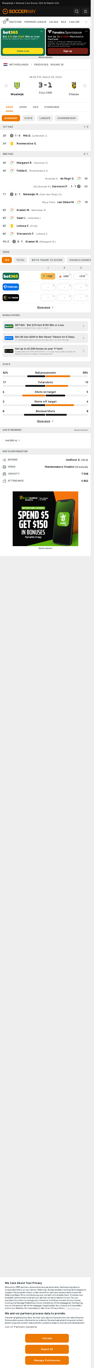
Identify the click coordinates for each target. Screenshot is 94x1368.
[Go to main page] (22, 11)
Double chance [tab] (80, 260)
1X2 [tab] (6, 260)
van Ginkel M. (65, 202)
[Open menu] (85, 11)
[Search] (76, 11)
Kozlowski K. (42, 186)
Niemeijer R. (38, 210)
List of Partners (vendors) (21, 1326)
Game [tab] (9, 107)
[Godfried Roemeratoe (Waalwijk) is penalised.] (12, 144)
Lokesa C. (42, 234)
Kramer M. (23, 210)
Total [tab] (20, 260)
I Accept (47, 1338)
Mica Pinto (49, 202)
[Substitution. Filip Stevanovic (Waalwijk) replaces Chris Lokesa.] (12, 234)
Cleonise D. (41, 163)
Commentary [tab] (66, 118)
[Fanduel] (11, 286)
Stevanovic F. (25, 234)
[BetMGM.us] (11, 297)
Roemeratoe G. (38, 170)
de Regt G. (67, 178)
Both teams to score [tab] (47, 260)
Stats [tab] (28, 118)
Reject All (47, 1349)
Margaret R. (24, 163)
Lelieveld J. (39, 135)
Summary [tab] (10, 118)
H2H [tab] (35, 107)
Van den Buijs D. (50, 194)
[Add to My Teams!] (6, 85)
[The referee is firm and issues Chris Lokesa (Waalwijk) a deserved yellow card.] (12, 226)
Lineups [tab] (44, 118)
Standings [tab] (51, 107)
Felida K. (22, 170)
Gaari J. (21, 218)
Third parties (73, 1308)
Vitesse (74, 94)
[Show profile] (17, 85)
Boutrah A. (51, 178)
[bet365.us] (11, 276)
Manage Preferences (47, 1360)
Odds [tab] (23, 107)
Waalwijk (17, 94)
